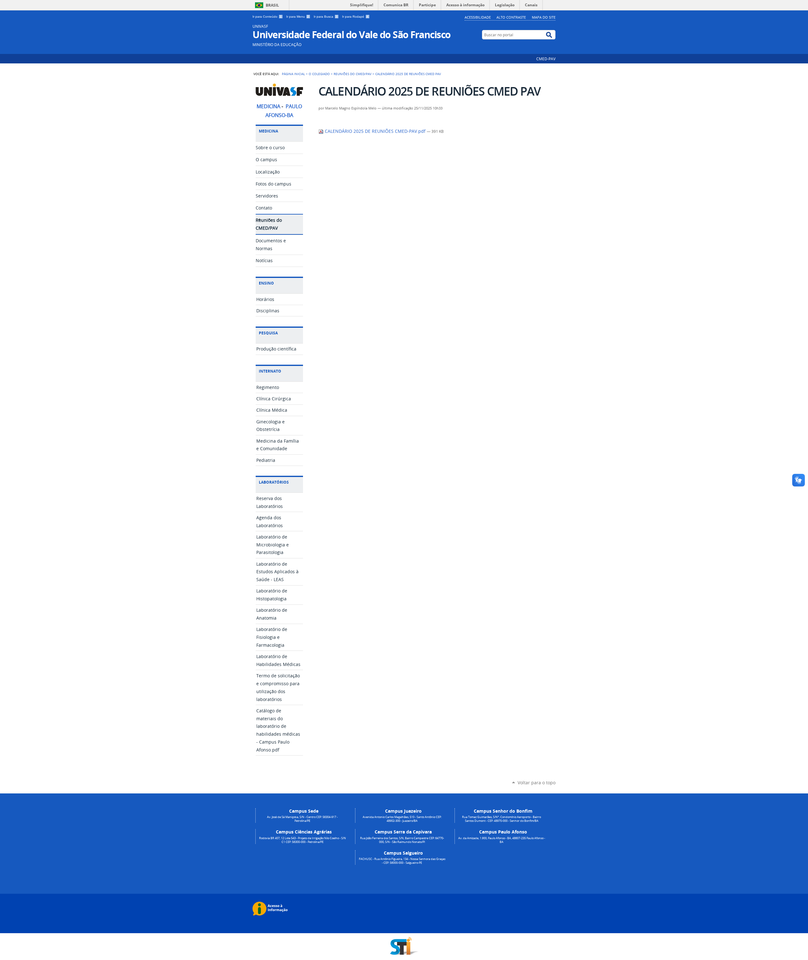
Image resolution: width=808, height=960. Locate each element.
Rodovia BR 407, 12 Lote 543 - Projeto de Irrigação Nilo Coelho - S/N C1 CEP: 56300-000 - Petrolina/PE (302, 840)
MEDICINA (268, 106)
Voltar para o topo (537, 783)
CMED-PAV (546, 58)
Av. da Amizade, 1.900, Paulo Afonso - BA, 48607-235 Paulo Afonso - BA (501, 840)
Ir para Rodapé (355, 16)
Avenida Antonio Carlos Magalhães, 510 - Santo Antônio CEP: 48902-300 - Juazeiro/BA (402, 819)
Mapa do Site (544, 17)
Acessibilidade (478, 17)
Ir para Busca (325, 16)
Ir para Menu (297, 16)
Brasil (272, 5)
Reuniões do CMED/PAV (352, 74)
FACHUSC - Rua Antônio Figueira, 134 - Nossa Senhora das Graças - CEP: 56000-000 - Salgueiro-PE (402, 861)
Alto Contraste (511, 17)
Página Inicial (293, 74)
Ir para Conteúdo (267, 16)
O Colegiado (319, 74)
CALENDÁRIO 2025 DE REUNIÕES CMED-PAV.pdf (375, 131)
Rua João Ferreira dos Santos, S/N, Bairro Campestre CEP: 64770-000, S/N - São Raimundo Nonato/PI (402, 840)
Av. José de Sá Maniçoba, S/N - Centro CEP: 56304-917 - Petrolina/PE (302, 819)
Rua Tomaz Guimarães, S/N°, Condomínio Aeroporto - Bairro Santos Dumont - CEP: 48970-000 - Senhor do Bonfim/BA (501, 819)
